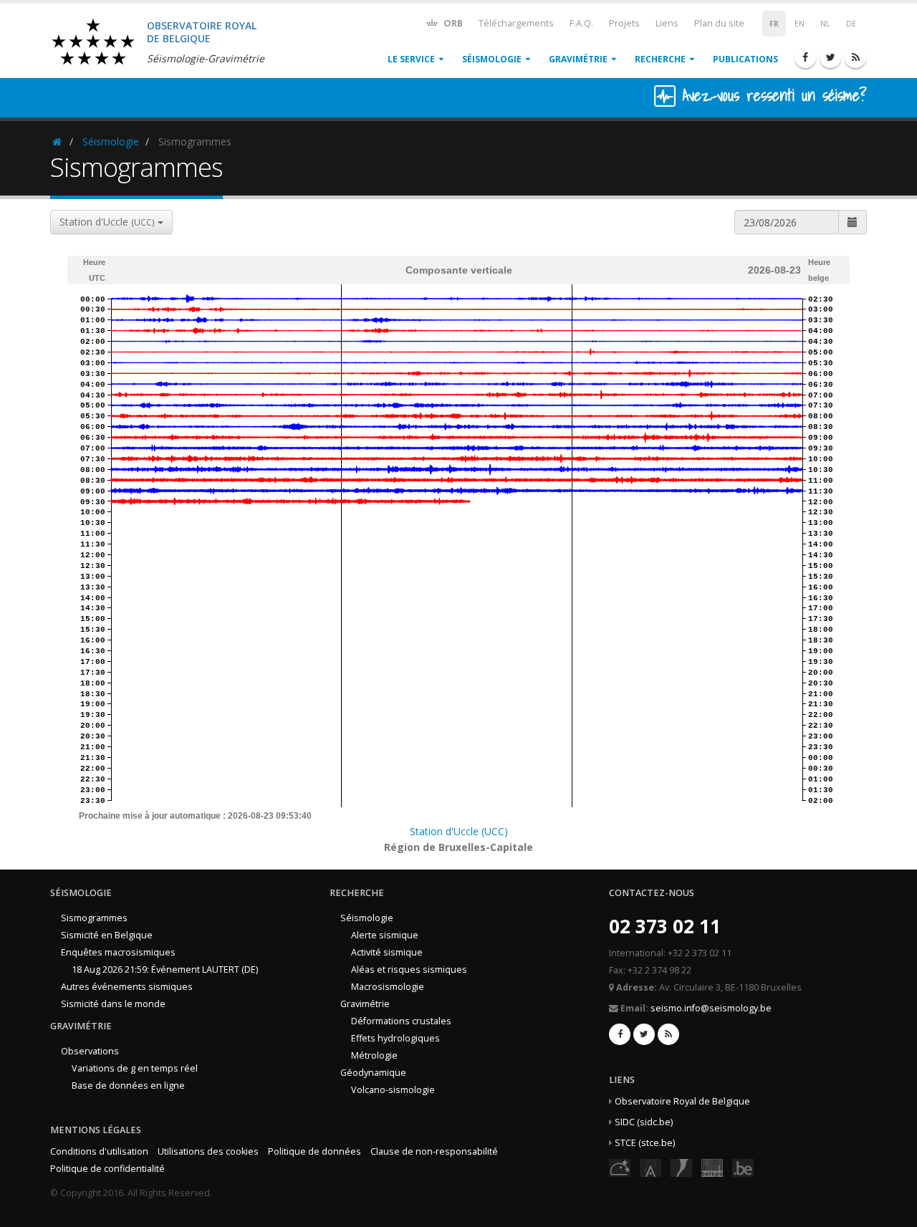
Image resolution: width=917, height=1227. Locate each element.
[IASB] (650, 1167)
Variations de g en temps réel (135, 1068)
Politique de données (314, 1151)
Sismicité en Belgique (107, 935)
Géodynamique (373, 1073)
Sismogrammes (94, 918)
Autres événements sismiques (127, 987)
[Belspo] (712, 1167)
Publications (745, 59)
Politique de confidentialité (107, 1169)
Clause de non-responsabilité (434, 1151)
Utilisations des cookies (208, 1151)
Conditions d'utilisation (99, 1151)
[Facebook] (805, 57)
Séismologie (492, 59)
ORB (452, 23)
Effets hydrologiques (395, 1038)
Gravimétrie (578, 59)
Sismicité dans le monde (113, 1004)
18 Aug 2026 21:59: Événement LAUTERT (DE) (165, 969)
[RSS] (855, 57)
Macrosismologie (387, 987)
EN (799, 24)
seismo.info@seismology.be (711, 1008)
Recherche (660, 59)
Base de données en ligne (128, 1085)
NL (825, 24)
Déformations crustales (401, 1021)
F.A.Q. (581, 23)
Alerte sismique (384, 935)
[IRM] (681, 1167)
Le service (411, 59)
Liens (667, 23)
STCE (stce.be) (645, 1143)
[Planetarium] (619, 1167)
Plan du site (719, 23)
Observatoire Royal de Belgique (682, 1101)
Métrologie (374, 1055)
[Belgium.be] (743, 1167)
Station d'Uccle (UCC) (459, 831)
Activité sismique (387, 952)
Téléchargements (516, 23)
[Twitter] (830, 57)
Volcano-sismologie (393, 1090)
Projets (624, 23)
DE (851, 24)
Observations (90, 1051)
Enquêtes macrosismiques (118, 952)
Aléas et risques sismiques (409, 969)
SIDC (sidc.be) (644, 1122)
